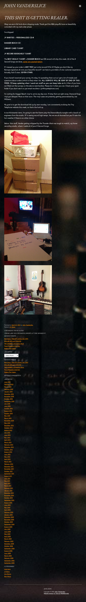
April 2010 (7, 510)
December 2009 (9, 517)
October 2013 (8, 428)
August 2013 (8, 430)
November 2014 (9, 420)
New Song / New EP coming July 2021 (16, 339)
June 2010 (7, 505)
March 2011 (7, 486)
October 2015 (8, 413)
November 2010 (9, 495)
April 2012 (7, 459)
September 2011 (9, 473)
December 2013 (9, 425)
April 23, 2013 (16, 325)
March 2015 (7, 418)
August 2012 (8, 452)
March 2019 (7, 387)
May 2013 (7, 437)
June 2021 (7, 382)
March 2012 (7, 461)
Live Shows (7, 574)
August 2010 (8, 503)
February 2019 (8, 389)
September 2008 (9, 548)
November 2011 (9, 469)
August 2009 (8, 527)
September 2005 (9, 563)
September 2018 (9, 401)
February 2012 (8, 464)
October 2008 (8, 546)
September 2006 (9, 560)
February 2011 (8, 488)
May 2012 (7, 457)
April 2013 (7, 440)
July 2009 (7, 529)
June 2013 (7, 435)
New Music (7, 576)
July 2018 (7, 404)
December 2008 (9, 544)
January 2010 (8, 515)
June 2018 (7, 406)
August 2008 (8, 551)
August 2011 (8, 476)
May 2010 (7, 507)
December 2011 (8, 466)
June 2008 (7, 553)
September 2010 (9, 500)
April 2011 (7, 483)
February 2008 (8, 558)
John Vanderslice (25, 6)
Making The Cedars (10, 348)
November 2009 (9, 519)
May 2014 (7, 423)
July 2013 (7, 432)
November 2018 (9, 396)
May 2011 (7, 481)
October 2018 (8, 399)
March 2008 (8, 556)
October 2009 (8, 522)
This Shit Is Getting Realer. (36, 18)
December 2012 (9, 447)
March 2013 (7, 442)
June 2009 (7, 531)
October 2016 (8, 408)
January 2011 (8, 490)
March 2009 (8, 539)
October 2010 (8, 498)
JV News (12, 327)
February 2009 (8, 541)
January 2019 (8, 391)
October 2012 (8, 449)
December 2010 (9, 493)
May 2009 (7, 534)
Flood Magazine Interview (12, 346)
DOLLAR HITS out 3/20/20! (12, 341)
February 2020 (8, 384)
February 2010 (8, 512)
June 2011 (7, 478)
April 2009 (7, 536)
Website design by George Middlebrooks (56, 593)
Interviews (7, 569)
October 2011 (8, 471)
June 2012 (7, 454)
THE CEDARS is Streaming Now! (14, 344)
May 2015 (7, 416)
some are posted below (32, 61)
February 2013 (8, 445)
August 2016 (8, 411)
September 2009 (9, 524)
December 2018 (9, 394)
